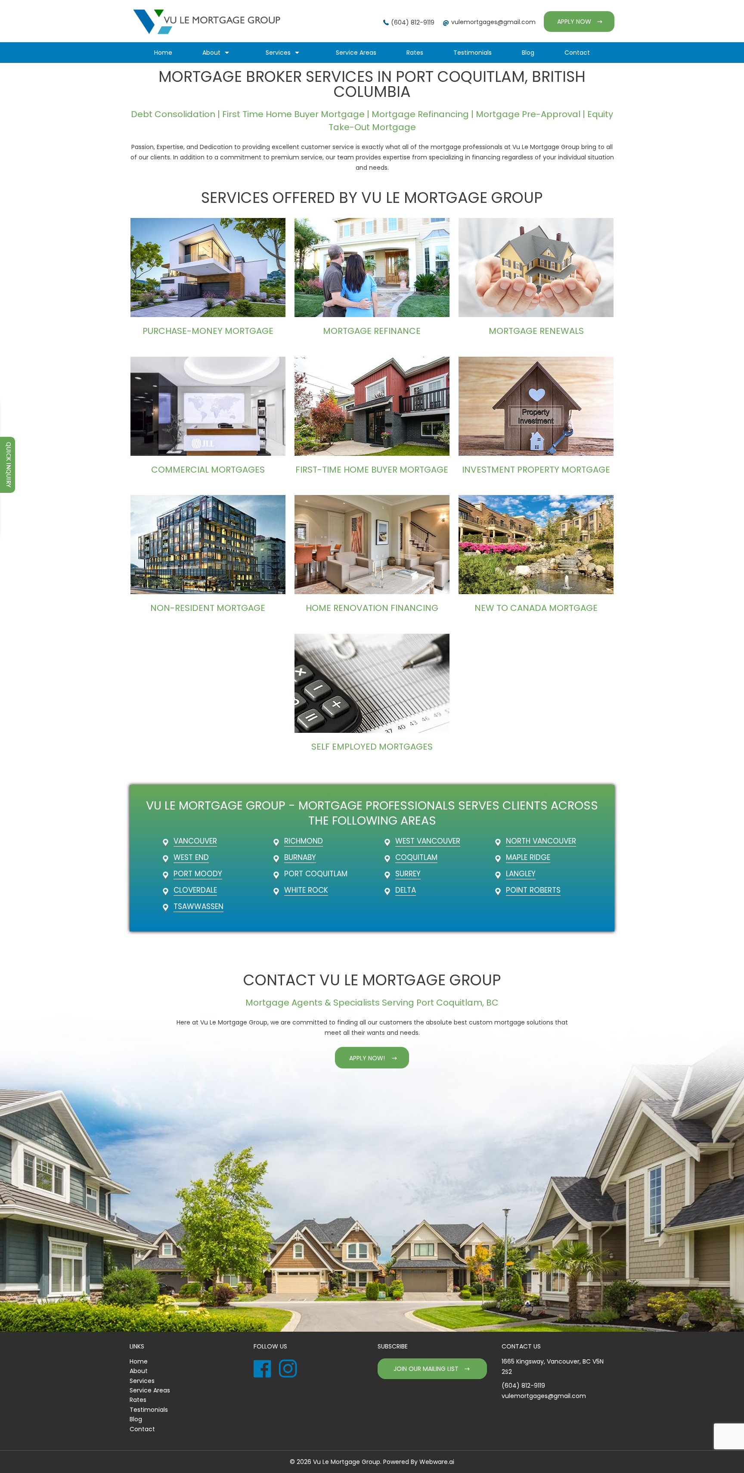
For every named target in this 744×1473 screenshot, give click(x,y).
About (211, 52)
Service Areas (356, 52)
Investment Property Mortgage (536, 470)
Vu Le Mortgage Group (346, 1461)
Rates (414, 52)
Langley (521, 874)
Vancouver (195, 841)
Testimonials (472, 52)
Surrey (408, 874)
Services (278, 52)
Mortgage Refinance (372, 331)
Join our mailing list (426, 1368)
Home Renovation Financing (372, 608)
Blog (528, 52)
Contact (577, 52)
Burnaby (300, 857)
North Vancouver (541, 841)
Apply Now (574, 21)
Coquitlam (416, 857)
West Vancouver (427, 841)
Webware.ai (436, 1461)
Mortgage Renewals (536, 331)
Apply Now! (367, 1058)
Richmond (303, 841)
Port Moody (198, 874)
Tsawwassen (198, 906)
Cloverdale (195, 890)
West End (191, 857)
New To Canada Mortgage (536, 608)
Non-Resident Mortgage (207, 608)
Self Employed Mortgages (372, 747)
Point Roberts (533, 890)
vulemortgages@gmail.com (493, 22)
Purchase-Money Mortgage (208, 331)
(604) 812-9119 (412, 22)
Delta (405, 890)
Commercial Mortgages (208, 470)
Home (163, 52)
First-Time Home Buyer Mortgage (371, 470)
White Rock (306, 890)
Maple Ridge (528, 857)
